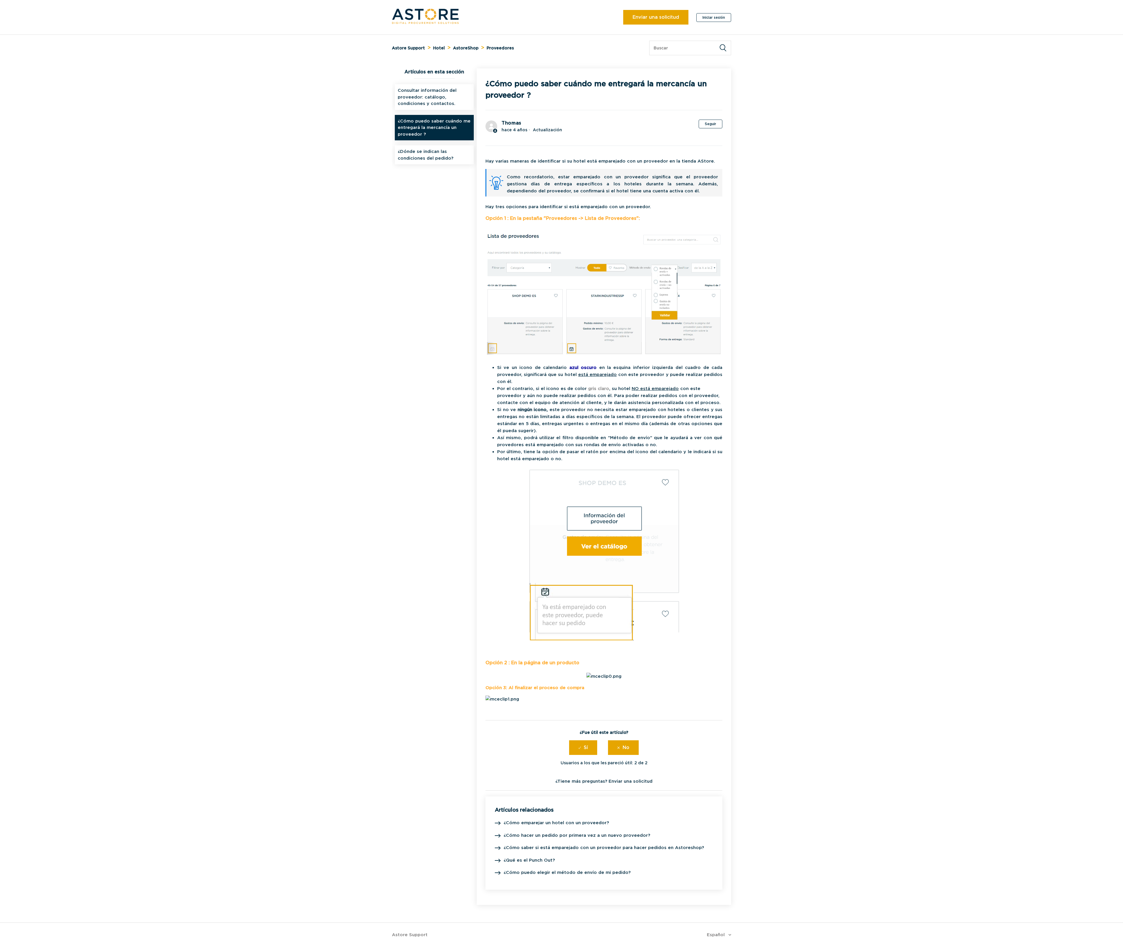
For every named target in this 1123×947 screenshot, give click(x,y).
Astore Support (408, 48)
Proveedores (500, 48)
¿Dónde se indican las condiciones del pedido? (425, 155)
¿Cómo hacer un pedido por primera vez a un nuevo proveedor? (577, 835)
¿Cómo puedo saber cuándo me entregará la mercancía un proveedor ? (434, 127)
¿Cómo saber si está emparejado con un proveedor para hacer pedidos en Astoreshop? (604, 847)
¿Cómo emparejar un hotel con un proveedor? (556, 822)
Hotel (439, 48)
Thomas (511, 123)
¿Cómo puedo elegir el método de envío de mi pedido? (567, 872)
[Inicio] (425, 22)
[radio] (583, 747)
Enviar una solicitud (656, 17)
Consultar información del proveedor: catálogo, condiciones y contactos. (427, 97)
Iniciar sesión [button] (713, 17)
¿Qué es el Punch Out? (529, 860)
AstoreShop (465, 48)
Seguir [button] (710, 124)
